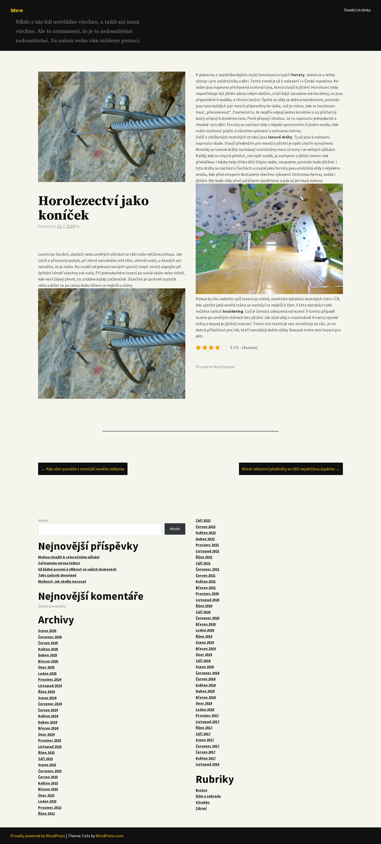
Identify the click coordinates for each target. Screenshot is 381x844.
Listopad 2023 (50, 746)
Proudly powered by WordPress (37, 835)
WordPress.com (109, 835)
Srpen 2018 (205, 666)
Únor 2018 (204, 703)
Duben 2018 (205, 691)
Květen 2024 (48, 716)
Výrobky (203, 802)
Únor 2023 (46, 795)
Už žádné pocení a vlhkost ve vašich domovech (77, 569)
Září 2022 (203, 520)
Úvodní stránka (357, 9)
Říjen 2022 (46, 813)
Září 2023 (45, 758)
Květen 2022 (206, 532)
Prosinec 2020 (207, 593)
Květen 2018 (206, 685)
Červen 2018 (205, 678)
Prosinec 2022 (49, 807)
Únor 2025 (46, 667)
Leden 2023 (47, 801)
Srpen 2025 (47, 630)
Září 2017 (203, 733)
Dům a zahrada (208, 796)
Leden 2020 (205, 630)
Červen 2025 (48, 642)
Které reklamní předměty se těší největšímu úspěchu (291, 468)
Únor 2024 (46, 734)
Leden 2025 (47, 673)
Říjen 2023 (46, 752)
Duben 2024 (47, 722)
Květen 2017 (206, 758)
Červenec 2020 (207, 618)
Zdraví (201, 808)
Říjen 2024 (46, 691)
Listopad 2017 (207, 721)
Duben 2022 (205, 538)
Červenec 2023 (50, 771)
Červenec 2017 (207, 746)
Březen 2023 (48, 789)
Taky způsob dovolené (57, 575)
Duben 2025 (47, 655)
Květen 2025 (48, 649)
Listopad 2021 (207, 551)
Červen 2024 (48, 710)
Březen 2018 (206, 697)
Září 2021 (203, 563)
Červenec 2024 (50, 703)
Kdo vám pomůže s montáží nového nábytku (82, 468)
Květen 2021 (206, 581)
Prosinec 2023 (49, 740)
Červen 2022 (205, 526)
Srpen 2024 (47, 697)
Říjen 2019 (204, 636)
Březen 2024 (48, 728)
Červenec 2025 (50, 636)
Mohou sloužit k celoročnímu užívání (69, 557)
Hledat (43, 520)
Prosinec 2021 (207, 544)
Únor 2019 (204, 654)
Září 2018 (203, 660)
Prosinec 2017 (207, 715)
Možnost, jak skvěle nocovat (62, 581)
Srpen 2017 (205, 739)
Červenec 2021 (207, 569)
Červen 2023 (48, 777)
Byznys (201, 790)
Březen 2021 (206, 587)
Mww (16, 11)
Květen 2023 (48, 783)
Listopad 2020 (207, 599)
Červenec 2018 (207, 673)
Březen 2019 (206, 648)
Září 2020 (203, 612)
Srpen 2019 (205, 642)
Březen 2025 (48, 661)
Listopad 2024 (50, 685)
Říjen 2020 (204, 605)
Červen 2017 (205, 752)
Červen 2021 (205, 575)
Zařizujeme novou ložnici (59, 563)
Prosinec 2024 (49, 679)
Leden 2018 (205, 709)
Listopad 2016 (207, 764)
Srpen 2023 (47, 764)
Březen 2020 (206, 624)
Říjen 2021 (204, 557)
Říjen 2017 (204, 727)
